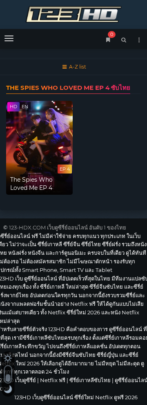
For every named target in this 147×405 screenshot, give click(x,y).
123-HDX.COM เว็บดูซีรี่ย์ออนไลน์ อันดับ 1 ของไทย (67, 227)
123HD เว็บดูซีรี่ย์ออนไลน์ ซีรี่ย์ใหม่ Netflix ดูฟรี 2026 (73, 13)
